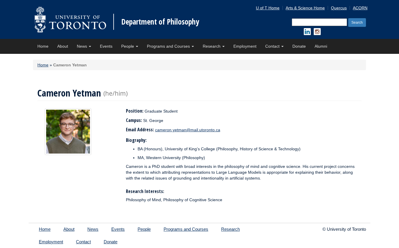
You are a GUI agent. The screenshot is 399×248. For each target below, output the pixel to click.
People (128, 46)
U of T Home (268, 8)
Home (42, 46)
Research (212, 46)
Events (106, 46)
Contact (273, 46)
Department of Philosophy (160, 21)
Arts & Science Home (305, 8)
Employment (244, 46)
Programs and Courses (169, 46)
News (82, 46)
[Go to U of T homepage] (70, 19)
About (62, 46)
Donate (299, 46)
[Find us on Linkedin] (307, 31)
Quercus (339, 8)
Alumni (321, 46)
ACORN (360, 8)
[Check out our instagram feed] (317, 31)
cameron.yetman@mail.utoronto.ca (187, 130)
